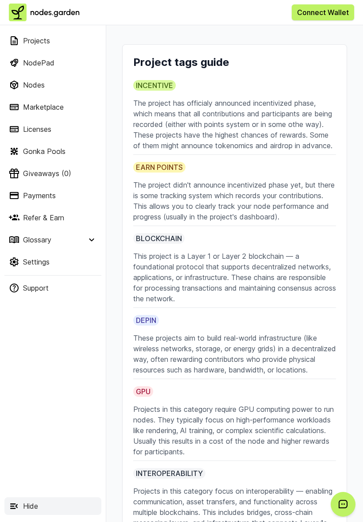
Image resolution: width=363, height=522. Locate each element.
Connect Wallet (323, 12)
